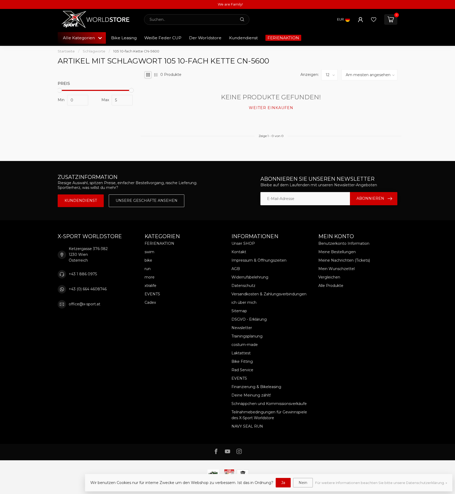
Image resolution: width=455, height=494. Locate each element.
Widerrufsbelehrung (249, 277)
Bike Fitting (242, 361)
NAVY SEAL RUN (247, 426)
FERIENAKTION (283, 37)
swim (149, 252)
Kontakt (238, 252)
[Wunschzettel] (373, 19)
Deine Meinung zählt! (251, 395)
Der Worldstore (205, 37)
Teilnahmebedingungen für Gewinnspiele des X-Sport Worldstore (269, 415)
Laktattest (241, 353)
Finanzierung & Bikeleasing (256, 386)
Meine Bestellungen (337, 252)
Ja (283, 482)
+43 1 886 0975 (83, 274)
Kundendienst (243, 37)
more (150, 277)
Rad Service (242, 370)
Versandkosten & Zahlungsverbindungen (268, 294)
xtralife (150, 285)
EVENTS (152, 294)
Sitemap (239, 311)
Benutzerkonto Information (343, 243)
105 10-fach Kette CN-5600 (136, 51)
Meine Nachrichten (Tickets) (344, 260)
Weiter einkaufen (271, 107)
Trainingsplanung (247, 336)
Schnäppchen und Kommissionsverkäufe (269, 403)
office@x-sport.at (84, 304)
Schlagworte (94, 51)
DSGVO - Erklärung (249, 319)
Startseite (66, 51)
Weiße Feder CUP (162, 37)
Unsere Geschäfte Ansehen (146, 200)
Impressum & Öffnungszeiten (258, 260)
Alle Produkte (330, 285)
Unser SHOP (243, 243)
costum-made (244, 344)
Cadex (150, 302)
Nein (303, 482)
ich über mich (243, 302)
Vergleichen (329, 277)
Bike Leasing (124, 37)
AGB (235, 268)
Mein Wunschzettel (336, 268)
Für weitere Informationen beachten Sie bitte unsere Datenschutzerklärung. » (381, 483)
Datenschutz (243, 285)
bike (148, 260)
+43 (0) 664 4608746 (88, 289)
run (148, 268)
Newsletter (241, 327)
